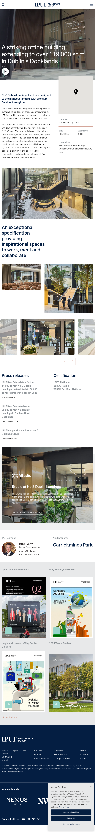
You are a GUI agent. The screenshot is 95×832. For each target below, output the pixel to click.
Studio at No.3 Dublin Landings (27, 512)
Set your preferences (71, 824)
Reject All (71, 818)
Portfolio (38, 754)
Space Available (41, 758)
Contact (84, 754)
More (4, 66)
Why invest (59, 750)
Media (83, 750)
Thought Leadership (63, 758)
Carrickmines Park (73, 545)
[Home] (17, 739)
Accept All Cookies (71, 812)
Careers (84, 758)
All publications (10, 717)
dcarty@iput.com (27, 551)
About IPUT (39, 750)
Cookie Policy (64, 807)
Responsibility (60, 754)
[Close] (90, 786)
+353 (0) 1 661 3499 (29, 554)
